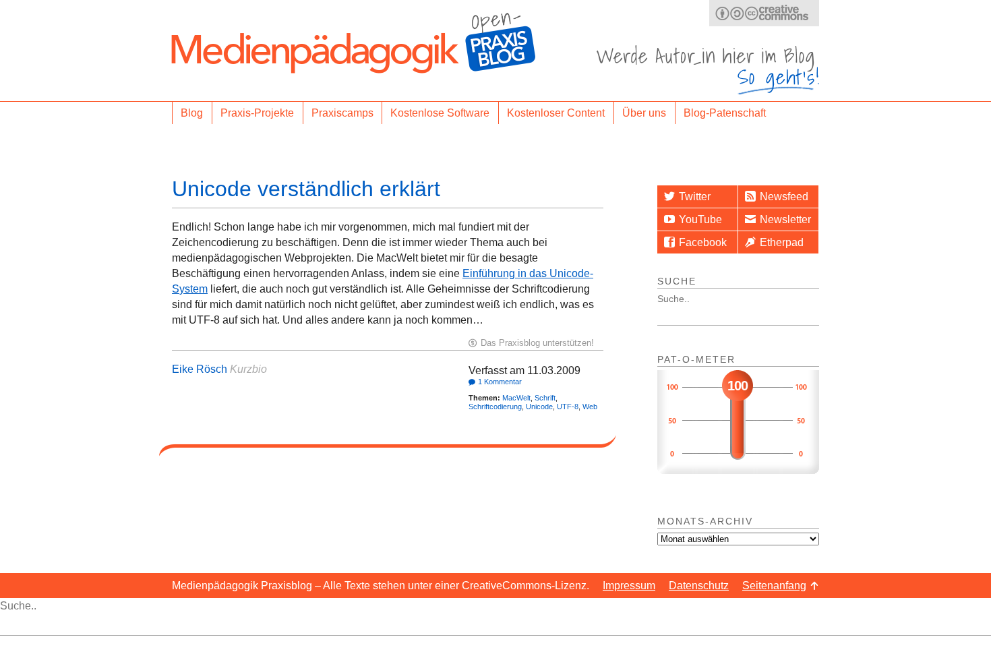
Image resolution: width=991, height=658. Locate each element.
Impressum (629, 585)
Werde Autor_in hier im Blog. (708, 69)
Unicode (539, 406)
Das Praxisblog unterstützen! (537, 343)
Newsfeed (784, 196)
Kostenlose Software (439, 113)
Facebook (703, 242)
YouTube (700, 219)
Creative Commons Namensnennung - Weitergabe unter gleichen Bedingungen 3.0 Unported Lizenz (764, 13)
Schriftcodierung (495, 406)
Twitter (695, 196)
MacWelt (516, 398)
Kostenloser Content (556, 113)
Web (589, 406)
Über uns (644, 113)
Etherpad (782, 242)
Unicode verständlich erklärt (306, 189)
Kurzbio (248, 369)
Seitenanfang (774, 585)
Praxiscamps (342, 113)
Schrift (545, 398)
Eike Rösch (199, 369)
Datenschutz (699, 585)
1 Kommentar (500, 382)
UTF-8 (567, 406)
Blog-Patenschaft (725, 113)
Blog (192, 113)
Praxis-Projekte (257, 113)
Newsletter (785, 219)
